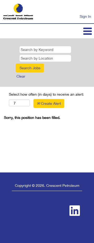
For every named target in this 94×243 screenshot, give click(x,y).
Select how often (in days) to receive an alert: (46, 94)
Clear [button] (20, 76)
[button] (47, 31)
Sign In (85, 16)
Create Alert (50, 103)
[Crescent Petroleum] (18, 12)
